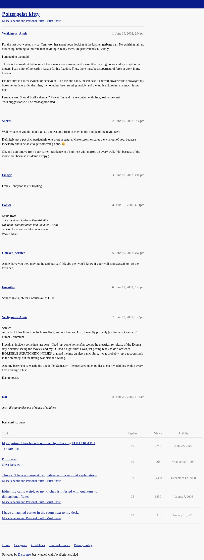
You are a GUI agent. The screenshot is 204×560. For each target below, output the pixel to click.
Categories (20, 545)
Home (6, 545)
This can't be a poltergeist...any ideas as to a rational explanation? (49, 475)
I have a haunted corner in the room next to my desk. (40, 512)
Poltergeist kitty (21, 14)
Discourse (24, 554)
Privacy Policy (83, 545)
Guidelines (38, 545)
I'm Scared (9, 459)
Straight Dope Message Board (21, 4)
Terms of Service (59, 545)
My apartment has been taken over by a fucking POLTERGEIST (48, 443)
